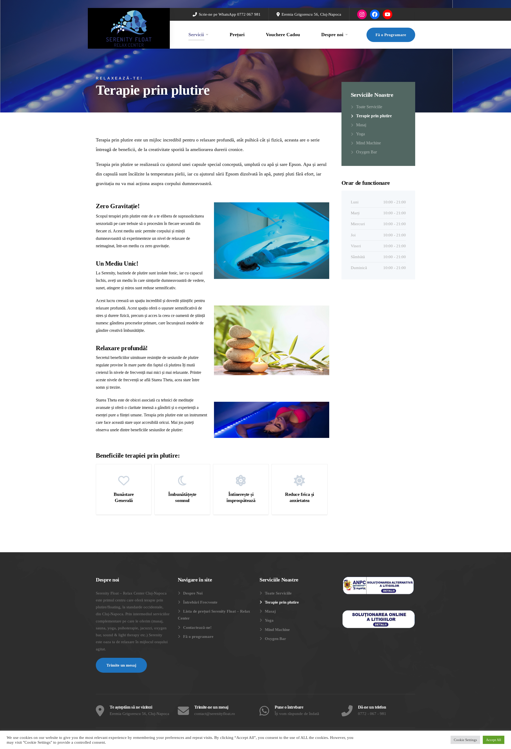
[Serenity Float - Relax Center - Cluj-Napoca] (128, 28)
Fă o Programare (391, 35)
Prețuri (237, 34)
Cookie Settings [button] (465, 740)
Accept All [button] (493, 740)
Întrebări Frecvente (200, 602)
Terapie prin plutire (374, 116)
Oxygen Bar (366, 152)
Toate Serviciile (369, 106)
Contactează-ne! (197, 627)
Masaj (361, 125)
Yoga (360, 134)
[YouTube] (387, 14)
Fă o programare (198, 636)
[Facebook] (375, 14)
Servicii (196, 34)
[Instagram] (362, 14)
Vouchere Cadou (283, 34)
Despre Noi (193, 593)
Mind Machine (368, 143)
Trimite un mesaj (121, 665)
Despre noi (332, 34)
